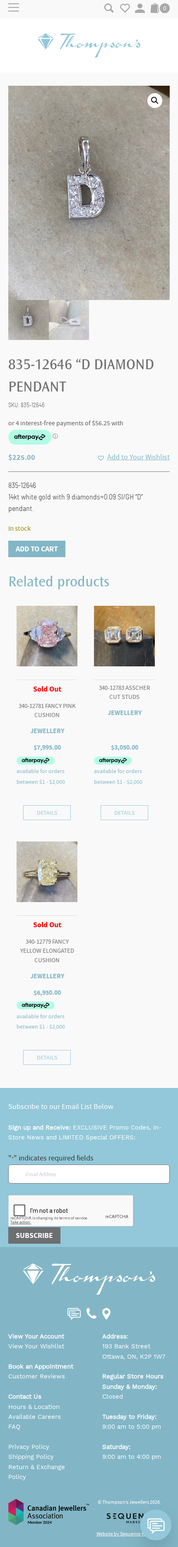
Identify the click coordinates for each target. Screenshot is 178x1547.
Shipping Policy (31, 1456)
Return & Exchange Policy (36, 1472)
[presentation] (71, 1211)
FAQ (14, 1426)
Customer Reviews (36, 1376)
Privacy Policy (28, 1447)
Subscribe (34, 1235)
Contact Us (24, 1396)
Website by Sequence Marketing (129, 1534)
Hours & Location (34, 1407)
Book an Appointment (40, 1366)
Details (47, 812)
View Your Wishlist (36, 1346)
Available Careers (34, 1416)
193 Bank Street (126, 1346)
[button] (154, 100)
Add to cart (37, 549)
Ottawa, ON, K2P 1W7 (133, 1356)
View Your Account (36, 1336)
